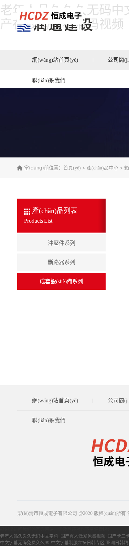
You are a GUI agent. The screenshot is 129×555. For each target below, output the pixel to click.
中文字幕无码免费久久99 (25, 542)
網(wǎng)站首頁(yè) (55, 60)
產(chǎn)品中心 (102, 167)
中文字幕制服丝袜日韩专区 (78, 542)
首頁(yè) (72, 167)
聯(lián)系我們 (48, 80)
